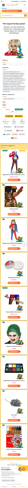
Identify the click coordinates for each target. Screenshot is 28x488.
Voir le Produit (14, 180)
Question (19, 116)
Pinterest (21, 130)
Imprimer (10, 116)
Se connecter (14, 1)
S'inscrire (23, 1)
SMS (16, 134)
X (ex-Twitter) (20, 127)
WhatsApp (9, 130)
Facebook (8, 127)
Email (15, 138)
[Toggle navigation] (24, 5)
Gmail (22, 134)
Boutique (4, 8)
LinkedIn (8, 134)
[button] (24, 244)
